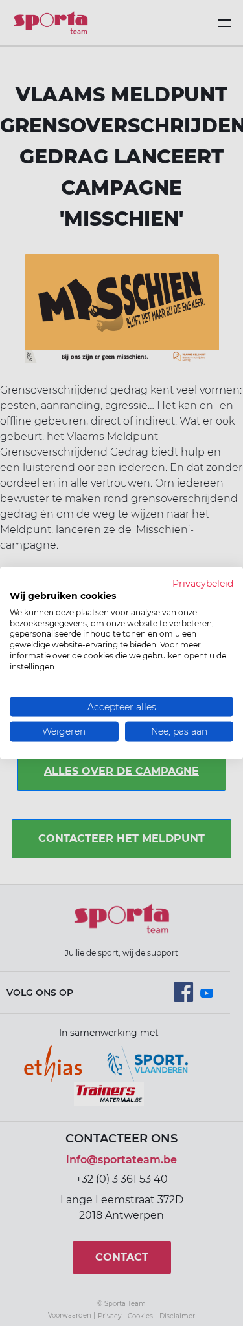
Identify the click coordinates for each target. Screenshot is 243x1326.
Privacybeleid (202, 583)
